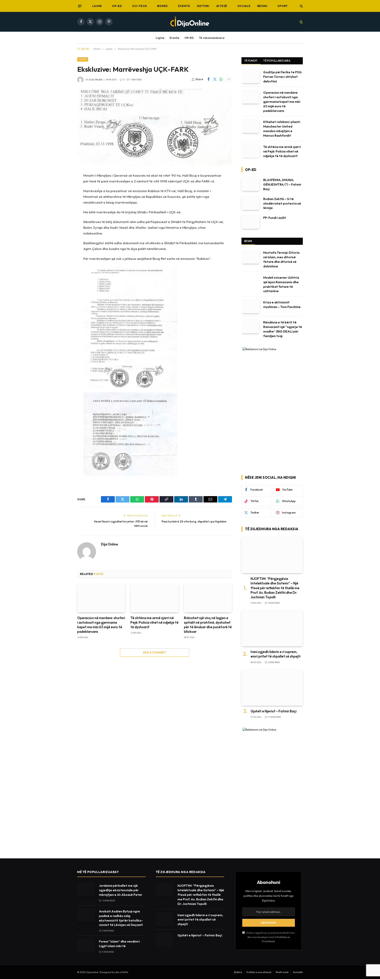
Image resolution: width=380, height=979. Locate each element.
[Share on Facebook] (208, 79)
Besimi (262, 6)
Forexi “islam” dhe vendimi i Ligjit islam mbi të (119, 943)
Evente (184, 6)
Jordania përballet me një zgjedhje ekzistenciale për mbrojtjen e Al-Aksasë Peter (120, 890)
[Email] (63, 246)
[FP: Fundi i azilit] (250, 222)
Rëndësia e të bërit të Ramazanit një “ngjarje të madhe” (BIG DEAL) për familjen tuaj (282, 329)
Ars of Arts (121, 972)
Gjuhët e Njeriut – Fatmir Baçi (273, 711)
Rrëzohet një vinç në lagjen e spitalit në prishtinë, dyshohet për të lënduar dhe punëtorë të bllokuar (208, 625)
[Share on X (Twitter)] (215, 79)
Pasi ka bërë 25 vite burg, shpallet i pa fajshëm (194, 521)
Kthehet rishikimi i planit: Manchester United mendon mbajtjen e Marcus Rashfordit (282, 128)
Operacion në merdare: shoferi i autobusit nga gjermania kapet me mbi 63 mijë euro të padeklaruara (101, 625)
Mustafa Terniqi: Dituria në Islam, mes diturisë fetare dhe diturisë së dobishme (281, 259)
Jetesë (221, 6)
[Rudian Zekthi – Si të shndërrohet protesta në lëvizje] (250, 203)
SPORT (282, 6)
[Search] (301, 6)
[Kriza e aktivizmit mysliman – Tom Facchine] (250, 306)
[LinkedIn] (63, 216)
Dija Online (95, 79)
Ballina (238, 972)
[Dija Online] (190, 21)
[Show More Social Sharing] (229, 79)
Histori (203, 6)
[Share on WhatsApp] (221, 79)
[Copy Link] (63, 226)
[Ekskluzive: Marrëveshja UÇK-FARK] (154, 127)
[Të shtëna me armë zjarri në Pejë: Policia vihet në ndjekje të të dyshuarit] (154, 598)
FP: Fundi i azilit (274, 218)
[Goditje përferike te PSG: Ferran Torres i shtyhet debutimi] (250, 76)
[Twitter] (63, 196)
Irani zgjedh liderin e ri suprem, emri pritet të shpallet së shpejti (275, 654)
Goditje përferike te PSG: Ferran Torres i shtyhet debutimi (282, 76)
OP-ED (117, 6)
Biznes (162, 6)
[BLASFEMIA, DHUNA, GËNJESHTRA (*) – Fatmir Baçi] (250, 184)
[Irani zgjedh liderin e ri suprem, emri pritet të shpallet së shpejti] (272, 628)
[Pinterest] (63, 236)
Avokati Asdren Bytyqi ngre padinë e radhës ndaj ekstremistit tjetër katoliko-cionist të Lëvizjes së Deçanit (121, 918)
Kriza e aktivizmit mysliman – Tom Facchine (282, 304)
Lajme (97, 6)
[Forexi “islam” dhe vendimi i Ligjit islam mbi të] (86, 945)
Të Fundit (251, 60)
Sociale (244, 6)
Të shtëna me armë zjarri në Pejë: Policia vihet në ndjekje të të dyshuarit (154, 622)
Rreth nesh (282, 972)
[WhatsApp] (63, 206)
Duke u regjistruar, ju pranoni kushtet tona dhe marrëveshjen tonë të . (270, 937)
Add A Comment (154, 652)
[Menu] (80, 6)
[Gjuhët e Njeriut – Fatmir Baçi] (272, 687)
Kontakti (298, 972)
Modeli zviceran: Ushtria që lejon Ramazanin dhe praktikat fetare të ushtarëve (281, 284)
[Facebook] (63, 186)
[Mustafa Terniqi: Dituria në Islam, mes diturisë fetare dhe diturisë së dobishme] (250, 257)
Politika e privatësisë (259, 972)
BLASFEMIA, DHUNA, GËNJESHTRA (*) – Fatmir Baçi (282, 184)
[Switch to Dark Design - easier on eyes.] (301, 21)
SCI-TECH (139, 6)
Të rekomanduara (211, 38)
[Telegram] (63, 256)
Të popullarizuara (276, 60)
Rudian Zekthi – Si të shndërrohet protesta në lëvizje (282, 203)
